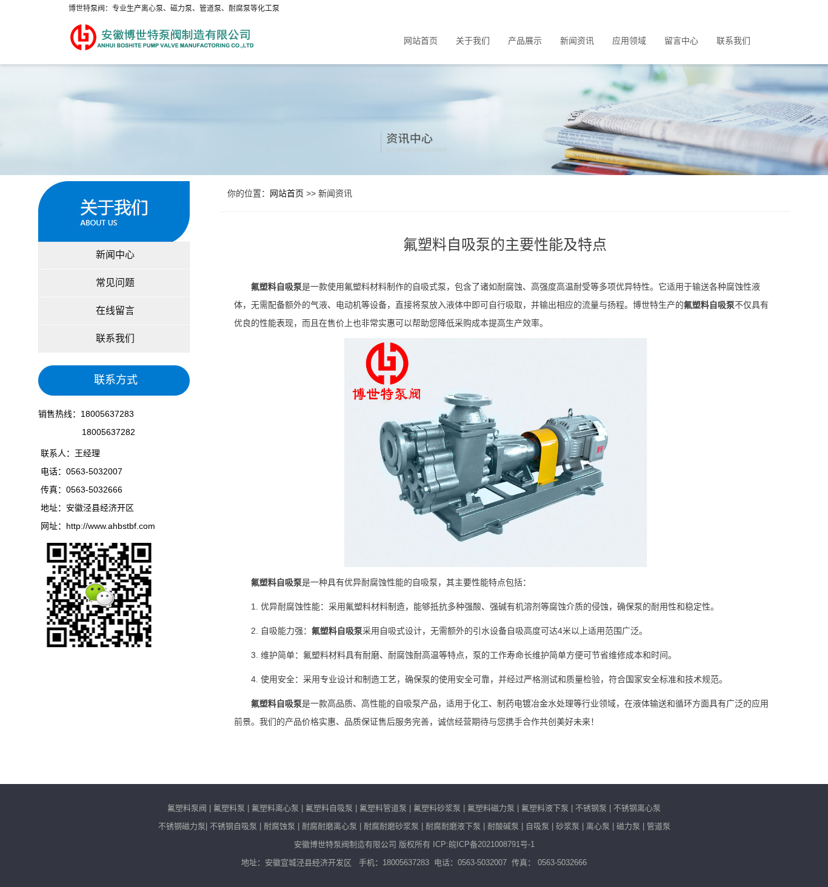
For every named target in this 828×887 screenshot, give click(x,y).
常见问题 (114, 282)
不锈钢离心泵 (637, 807)
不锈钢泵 (591, 807)
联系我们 (733, 40)
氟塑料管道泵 (383, 807)
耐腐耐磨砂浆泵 (391, 826)
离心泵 (598, 826)
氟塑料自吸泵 (329, 807)
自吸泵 (537, 826)
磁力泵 (628, 826)
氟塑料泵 (229, 807)
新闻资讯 (577, 40)
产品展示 (525, 40)
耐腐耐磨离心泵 (329, 826)
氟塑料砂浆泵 (437, 807)
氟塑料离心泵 (274, 807)
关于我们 (473, 40)
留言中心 (681, 40)
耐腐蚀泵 (279, 826)
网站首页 (421, 40)
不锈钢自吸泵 (233, 826)
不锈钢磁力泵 (181, 826)
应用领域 (629, 40)
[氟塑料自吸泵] (495, 452)
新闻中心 (114, 255)
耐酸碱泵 (503, 826)
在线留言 (114, 310)
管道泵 (658, 826)
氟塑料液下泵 (545, 807)
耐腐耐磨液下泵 (453, 826)
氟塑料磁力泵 (491, 807)
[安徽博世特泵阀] (163, 34)
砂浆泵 (567, 826)
